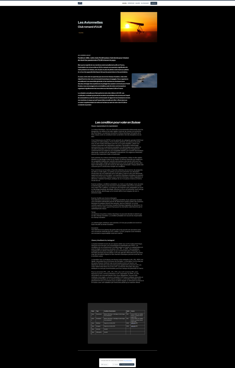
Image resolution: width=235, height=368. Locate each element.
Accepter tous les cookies (128, 364)
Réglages (105, 364)
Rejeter (116, 364)
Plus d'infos (81, 32)
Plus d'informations (128, 360)
